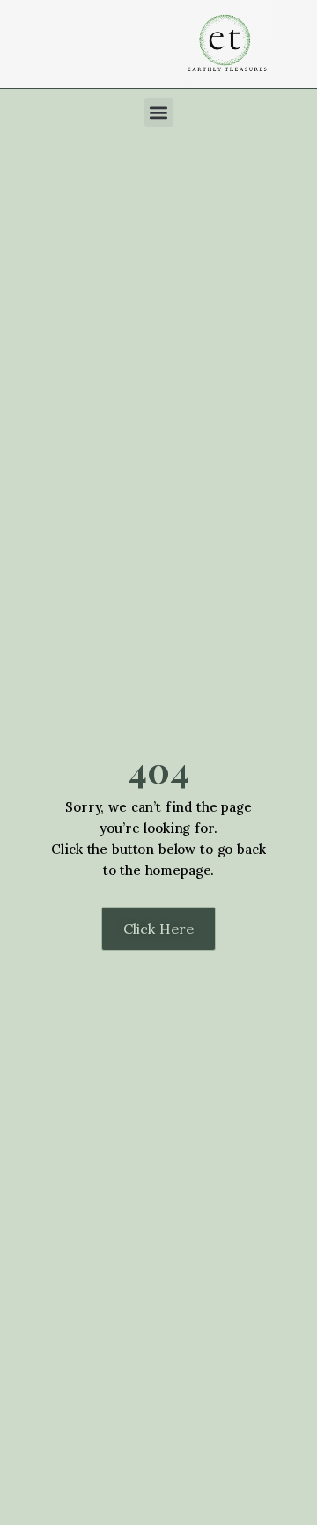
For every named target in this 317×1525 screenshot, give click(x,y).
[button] (158, 112)
